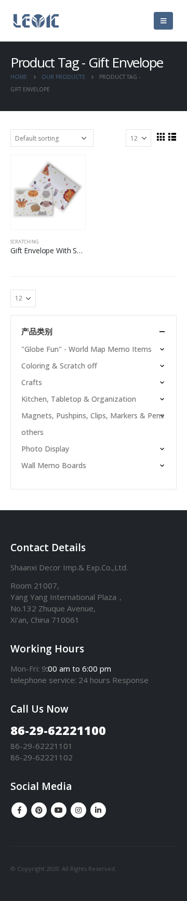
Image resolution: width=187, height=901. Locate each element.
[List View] (172, 136)
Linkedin (98, 810)
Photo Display (45, 449)
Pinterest (39, 810)
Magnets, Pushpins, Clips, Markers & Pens (92, 415)
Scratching (24, 241)
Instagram (78, 810)
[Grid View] (160, 136)
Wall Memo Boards (53, 465)
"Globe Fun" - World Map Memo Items (86, 349)
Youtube (58, 810)
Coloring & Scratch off (59, 366)
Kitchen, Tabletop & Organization (78, 399)
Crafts (31, 382)
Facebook (19, 810)
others (32, 432)
